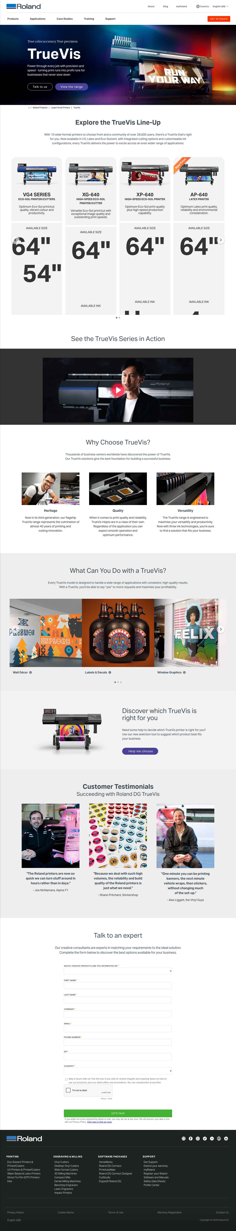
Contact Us (222, 1212)
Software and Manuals (156, 1177)
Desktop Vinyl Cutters (66, 1166)
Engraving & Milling (67, 1156)
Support (149, 1156)
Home (28, 108)
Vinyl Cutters (61, 1162)
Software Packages (112, 1156)
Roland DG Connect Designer (115, 1173)
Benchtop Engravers (66, 1185)
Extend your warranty (156, 1166)
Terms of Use (115, 1212)
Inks (9, 1181)
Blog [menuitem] (165, 6)
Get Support (150, 1162)
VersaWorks (106, 1162)
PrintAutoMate (107, 1169)
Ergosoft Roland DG (110, 1181)
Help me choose (141, 751)
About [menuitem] (151, 6)
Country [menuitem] (204, 6)
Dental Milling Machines (67, 1181)
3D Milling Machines (65, 1173)
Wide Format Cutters (66, 1169)
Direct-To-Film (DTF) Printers (23, 1177)
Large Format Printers (60, 107)
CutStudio (104, 1177)
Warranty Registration (169, 1212)
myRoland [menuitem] (181, 6)
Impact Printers (63, 1192)
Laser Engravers (63, 1189)
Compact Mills (62, 1177)
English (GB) (14, 1220)
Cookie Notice (66, 1212)
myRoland (149, 1169)
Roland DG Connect (110, 1166)
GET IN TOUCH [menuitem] (218, 18)
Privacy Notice (15, 1212)
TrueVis (77, 107)
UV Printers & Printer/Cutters (23, 1169)
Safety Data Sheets (154, 1181)
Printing (12, 1156)
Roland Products (40, 107)
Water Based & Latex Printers (23, 1173)
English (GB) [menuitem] (219, 6)
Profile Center (151, 1185)
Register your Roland (155, 1173)
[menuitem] (14, 19)
